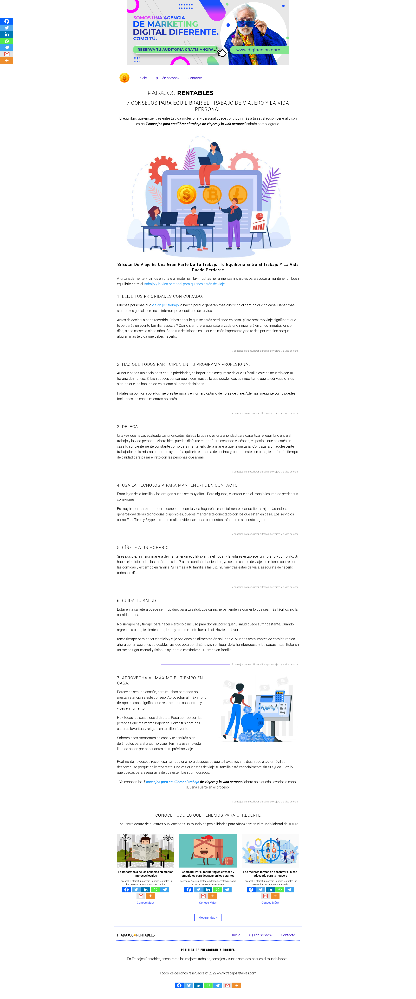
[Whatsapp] (155, 889)
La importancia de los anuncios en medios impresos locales (145, 873)
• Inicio (142, 78)
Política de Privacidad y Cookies (208, 949)
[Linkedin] (145, 889)
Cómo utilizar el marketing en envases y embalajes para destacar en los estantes (208, 873)
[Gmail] (140, 896)
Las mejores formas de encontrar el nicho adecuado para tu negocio (270, 873)
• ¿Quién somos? (166, 78)
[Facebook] (126, 889)
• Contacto (194, 78)
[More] (150, 896)
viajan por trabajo (165, 305)
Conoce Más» (146, 902)
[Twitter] (136, 889)
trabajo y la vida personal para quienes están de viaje (184, 284)
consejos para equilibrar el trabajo (172, 782)
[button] (208, 917)
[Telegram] (164, 889)
